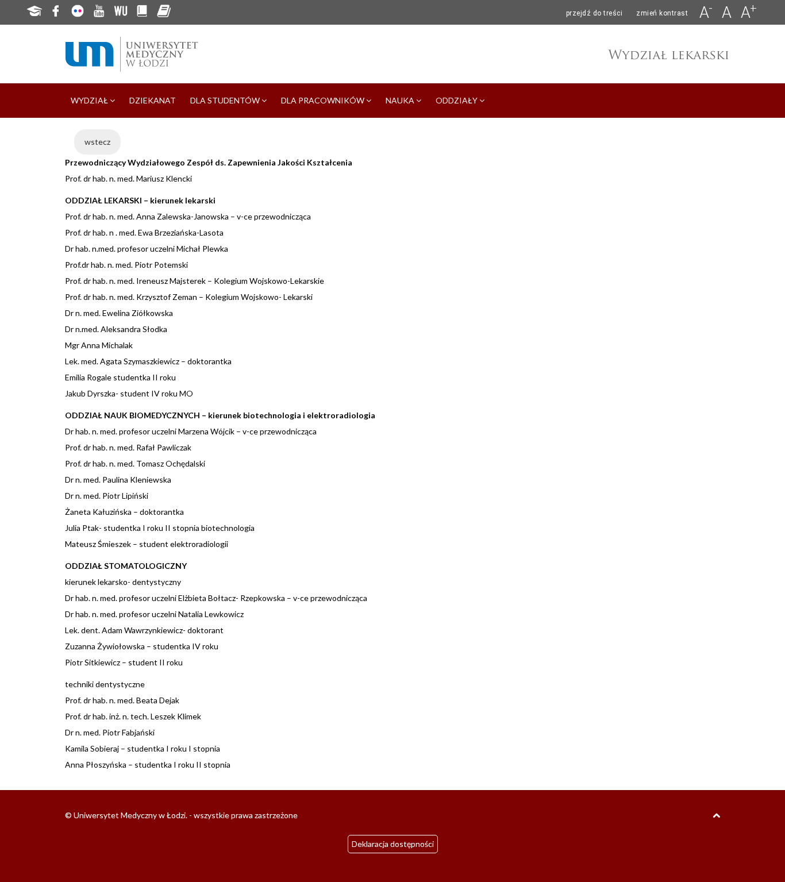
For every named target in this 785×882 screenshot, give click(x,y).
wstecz (97, 142)
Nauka (401, 100)
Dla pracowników (323, 100)
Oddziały (457, 100)
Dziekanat (152, 100)
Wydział (90, 100)
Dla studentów (225, 100)
